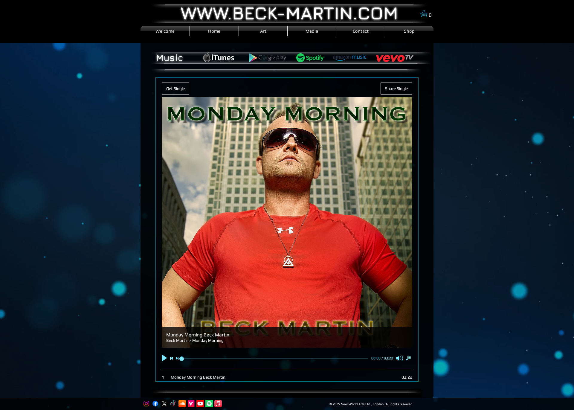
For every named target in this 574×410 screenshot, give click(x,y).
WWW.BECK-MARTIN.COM (289, 12)
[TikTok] (173, 403)
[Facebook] (155, 403)
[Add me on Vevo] (191, 403)
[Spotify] (209, 403)
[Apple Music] (218, 403)
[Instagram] (146, 403)
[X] (164, 403)
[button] (427, 13)
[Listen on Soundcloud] (182, 403)
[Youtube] (200, 403)
